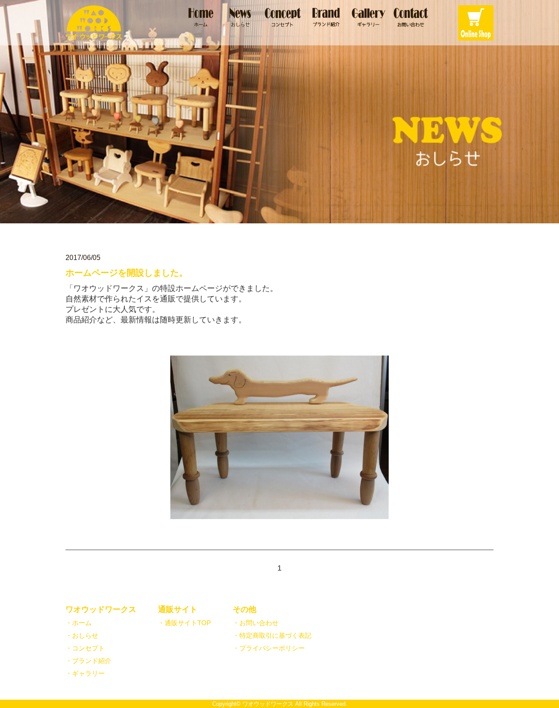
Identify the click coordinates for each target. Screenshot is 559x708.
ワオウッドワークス (267, 704)
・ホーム (79, 622)
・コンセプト (85, 648)
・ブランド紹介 (88, 660)
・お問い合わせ (256, 622)
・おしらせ (82, 635)
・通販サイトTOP (184, 622)
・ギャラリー (85, 673)
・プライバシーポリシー (269, 648)
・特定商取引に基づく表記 (272, 635)
